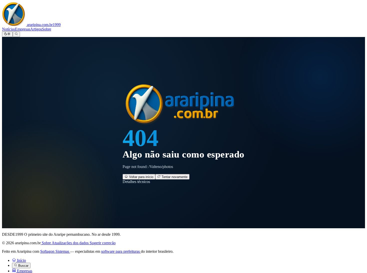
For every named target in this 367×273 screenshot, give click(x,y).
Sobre (46, 29)
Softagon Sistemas (55, 251)
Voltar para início (140, 177)
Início (21, 260)
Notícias (8, 29)
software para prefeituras (121, 251)
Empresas (22, 29)
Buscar (22, 266)
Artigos (36, 29)
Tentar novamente (174, 177)
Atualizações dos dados (71, 243)
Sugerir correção (103, 243)
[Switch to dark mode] (7, 34)
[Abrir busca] (16, 34)
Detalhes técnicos (136, 182)
